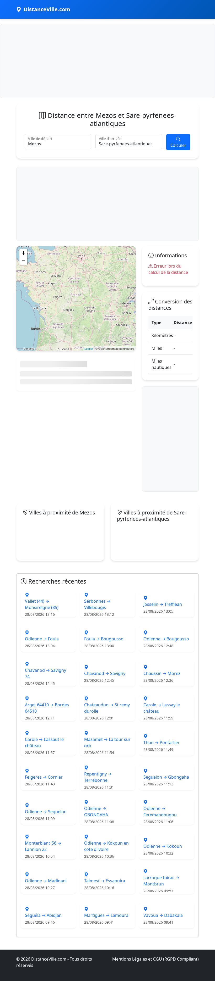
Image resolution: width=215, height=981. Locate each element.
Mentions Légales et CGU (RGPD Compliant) (155, 959)
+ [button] (23, 253)
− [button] (23, 261)
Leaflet (88, 348)
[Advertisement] (107, 61)
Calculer (178, 145)
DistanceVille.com (47, 9)
